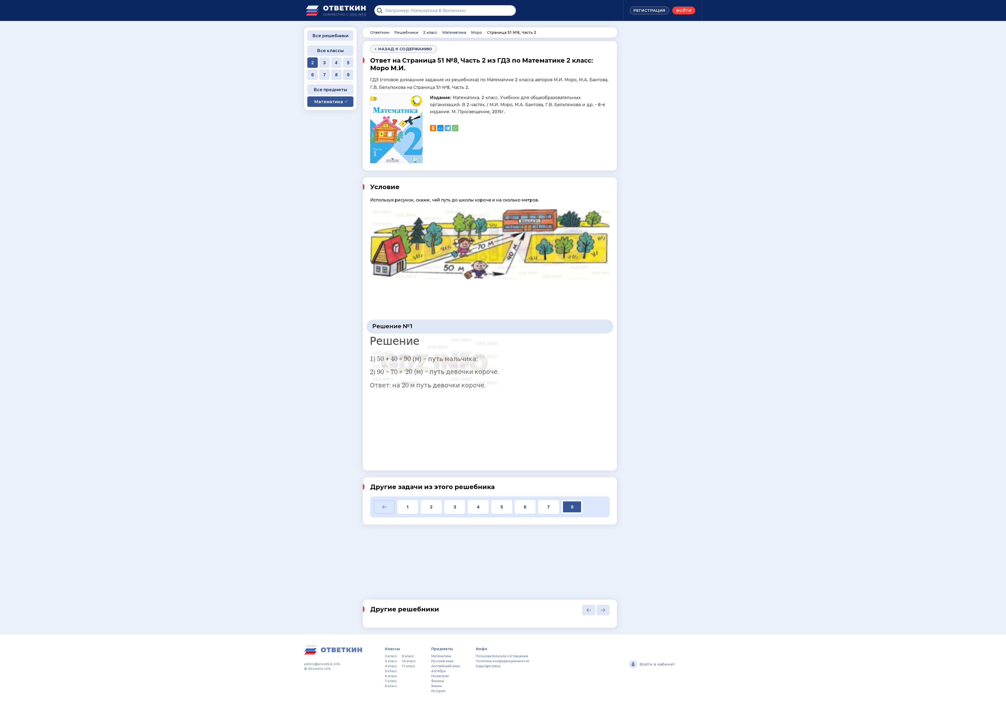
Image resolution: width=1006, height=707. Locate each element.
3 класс (391, 661)
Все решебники (330, 35)
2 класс (391, 656)
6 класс (391, 676)
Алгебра (438, 671)
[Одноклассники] (433, 128)
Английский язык (445, 666)
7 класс (391, 681)
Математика (441, 656)
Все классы (330, 50)
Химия (436, 686)
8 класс (391, 686)
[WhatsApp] (455, 128)
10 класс (409, 661)
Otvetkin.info (319, 669)
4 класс (391, 666)
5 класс (391, 671)
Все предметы (330, 89)
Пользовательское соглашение (502, 656)
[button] (384, 507)
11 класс (408, 666)
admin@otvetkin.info (322, 664)
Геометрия (440, 676)
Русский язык (442, 661)
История (438, 691)
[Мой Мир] (440, 128)
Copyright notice (488, 666)
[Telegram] (448, 128)
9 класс (408, 656)
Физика (437, 681)
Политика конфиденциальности (502, 661)
